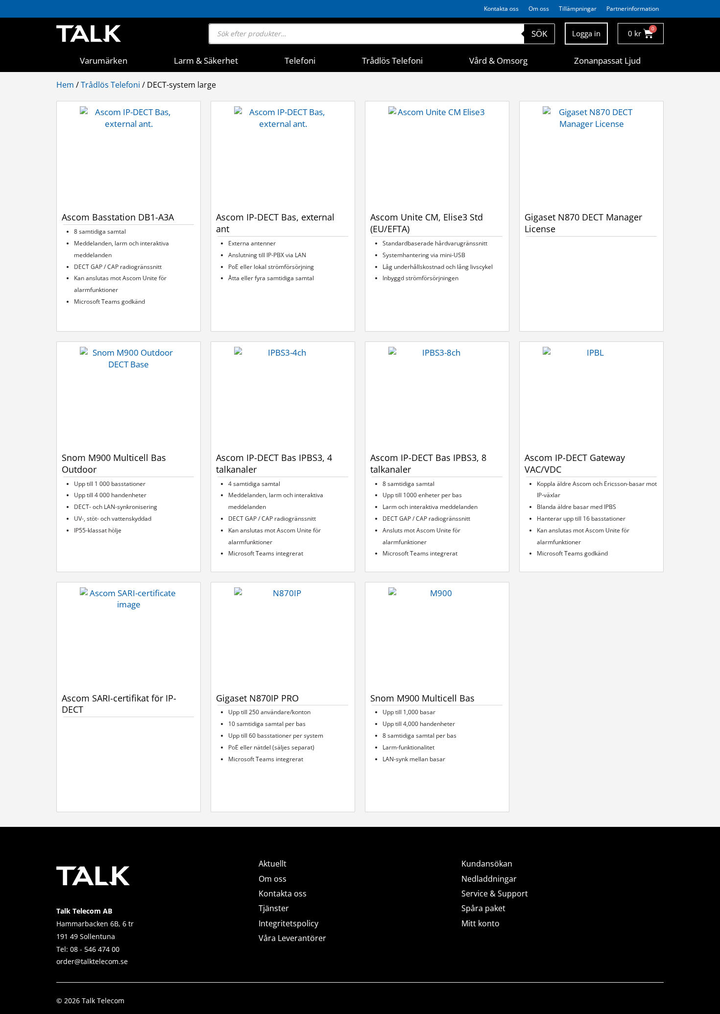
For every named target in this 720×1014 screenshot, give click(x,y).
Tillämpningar (578, 8)
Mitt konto (480, 923)
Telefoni (300, 60)
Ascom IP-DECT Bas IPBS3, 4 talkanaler (274, 463)
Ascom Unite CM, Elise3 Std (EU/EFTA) (426, 223)
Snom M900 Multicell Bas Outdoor (114, 463)
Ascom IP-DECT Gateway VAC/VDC (575, 463)
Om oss (538, 8)
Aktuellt (273, 863)
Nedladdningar (489, 878)
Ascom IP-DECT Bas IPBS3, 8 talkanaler (428, 463)
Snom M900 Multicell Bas (422, 698)
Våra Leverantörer (292, 938)
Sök (539, 33)
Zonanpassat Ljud (607, 60)
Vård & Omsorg (498, 60)
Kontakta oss (501, 8)
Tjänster (274, 908)
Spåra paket (483, 908)
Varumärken (103, 60)
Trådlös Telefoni (392, 60)
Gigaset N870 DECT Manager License (583, 223)
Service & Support (494, 893)
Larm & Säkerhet (206, 60)
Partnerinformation (632, 8)
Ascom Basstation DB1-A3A (118, 217)
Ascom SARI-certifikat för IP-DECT (119, 704)
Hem (65, 84)
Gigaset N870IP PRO (257, 698)
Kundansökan (486, 863)
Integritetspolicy (288, 923)
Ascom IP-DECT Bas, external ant (275, 223)
